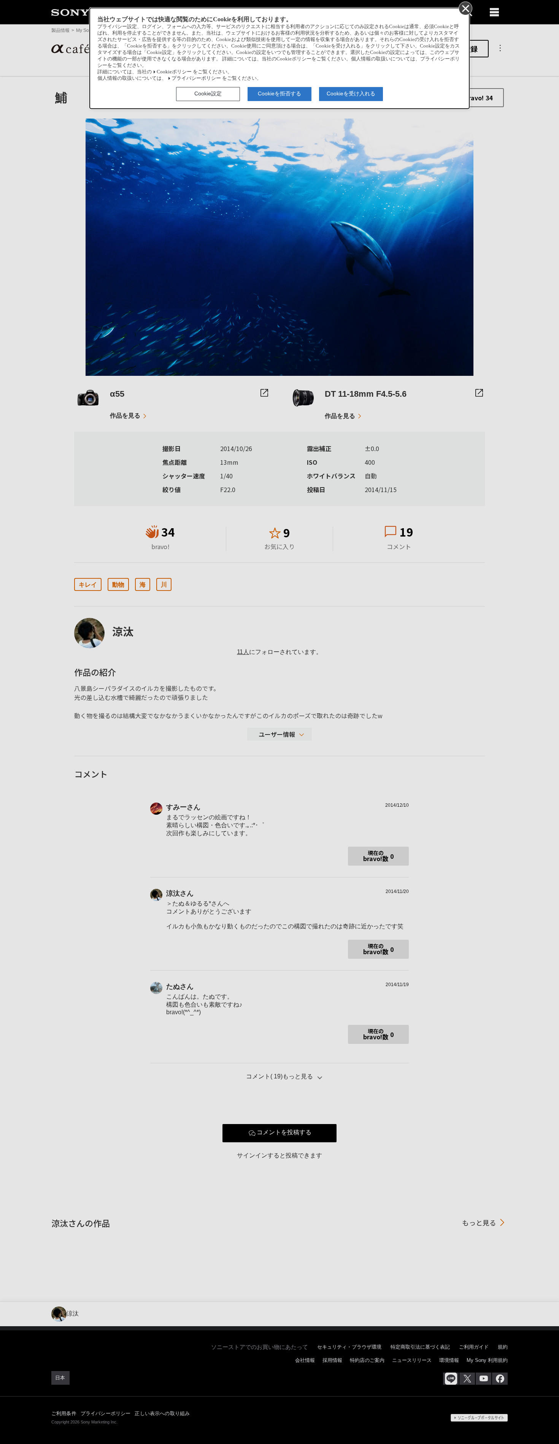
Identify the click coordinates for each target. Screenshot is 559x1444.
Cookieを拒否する (279, 93)
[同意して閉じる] (465, 8)
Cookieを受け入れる (351, 93)
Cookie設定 (208, 93)
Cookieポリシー (174, 71)
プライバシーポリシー (196, 78)
